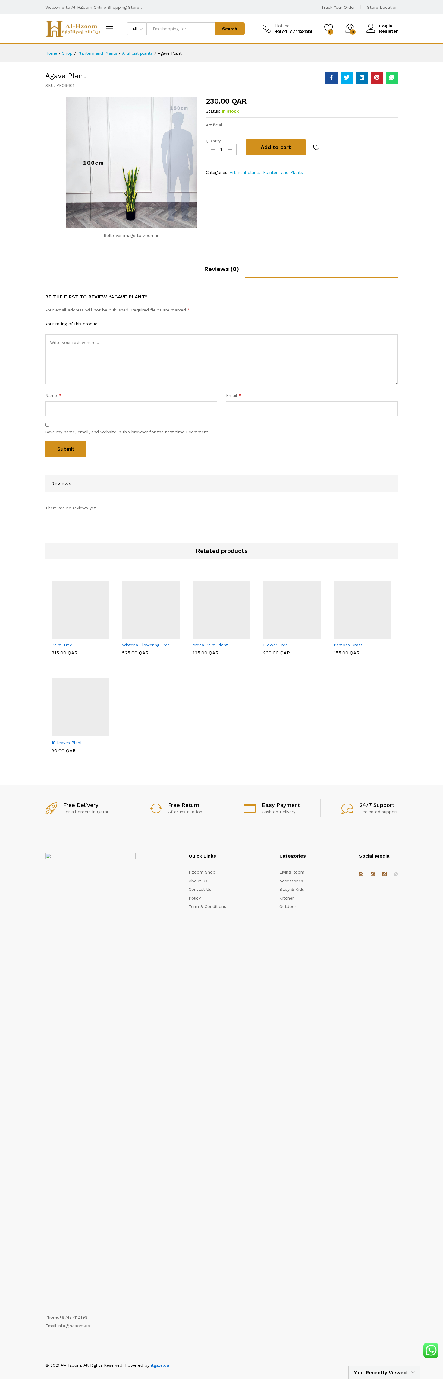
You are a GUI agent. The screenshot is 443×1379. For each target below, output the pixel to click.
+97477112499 (73, 1317)
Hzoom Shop (202, 872)
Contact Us (200, 889)
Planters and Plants (283, 172)
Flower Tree (275, 644)
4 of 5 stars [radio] (131, 323)
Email (233, 395)
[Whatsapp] (396, 874)
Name (53, 395)
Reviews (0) (221, 269)
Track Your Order (338, 7)
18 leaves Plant (67, 742)
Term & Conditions (207, 906)
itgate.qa (160, 1365)
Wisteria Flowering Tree (146, 644)
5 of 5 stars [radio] (139, 323)
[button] (66, 635)
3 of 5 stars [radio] (123, 323)
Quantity (213, 141)
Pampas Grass (348, 644)
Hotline (282, 25)
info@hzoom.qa (74, 1325)
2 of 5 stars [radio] (115, 323)
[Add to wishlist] (317, 147)
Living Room (291, 872)
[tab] (221, 271)
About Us (198, 880)
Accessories (291, 880)
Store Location (382, 7)
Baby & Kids (291, 889)
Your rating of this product (72, 323)
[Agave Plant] (331, 78)
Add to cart (276, 147)
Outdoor (287, 906)
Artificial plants (245, 172)
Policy (195, 898)
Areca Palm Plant (210, 644)
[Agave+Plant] (347, 78)
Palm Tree (62, 644)
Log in (385, 26)
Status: (213, 111)
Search (229, 28)
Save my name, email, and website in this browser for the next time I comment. (127, 431)
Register (388, 31)
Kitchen (287, 898)
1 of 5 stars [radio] (107, 323)
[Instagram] (361, 874)
